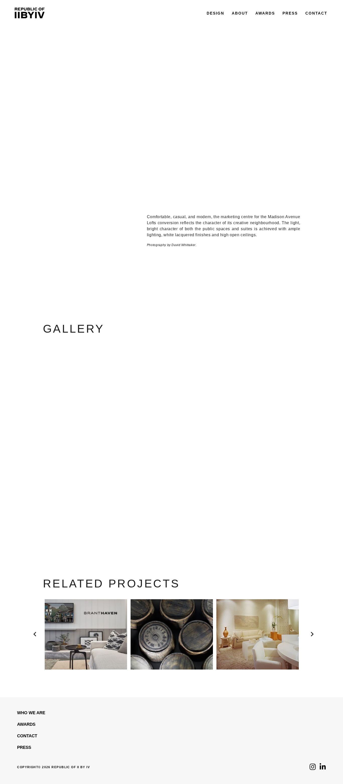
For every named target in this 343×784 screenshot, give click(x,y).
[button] (32, 629)
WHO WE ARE (31, 712)
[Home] (29, 24)
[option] (86, 634)
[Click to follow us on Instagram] (313, 768)
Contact (27, 736)
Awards (26, 724)
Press (24, 747)
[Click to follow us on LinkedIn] (323, 768)
